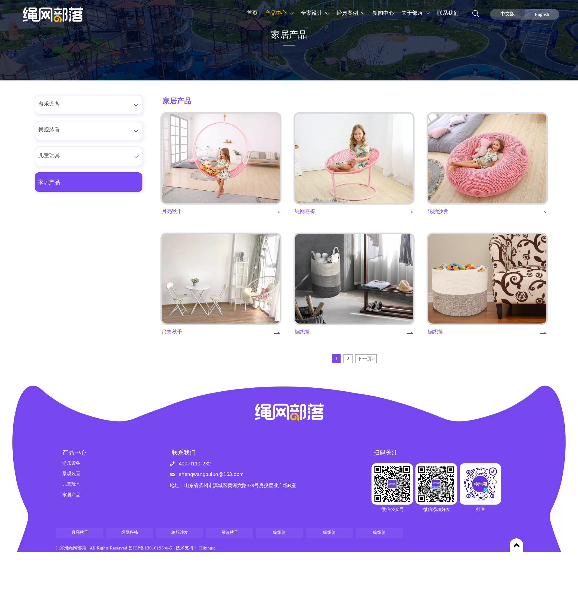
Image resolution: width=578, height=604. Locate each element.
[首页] (52, 14)
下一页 (365, 358)
